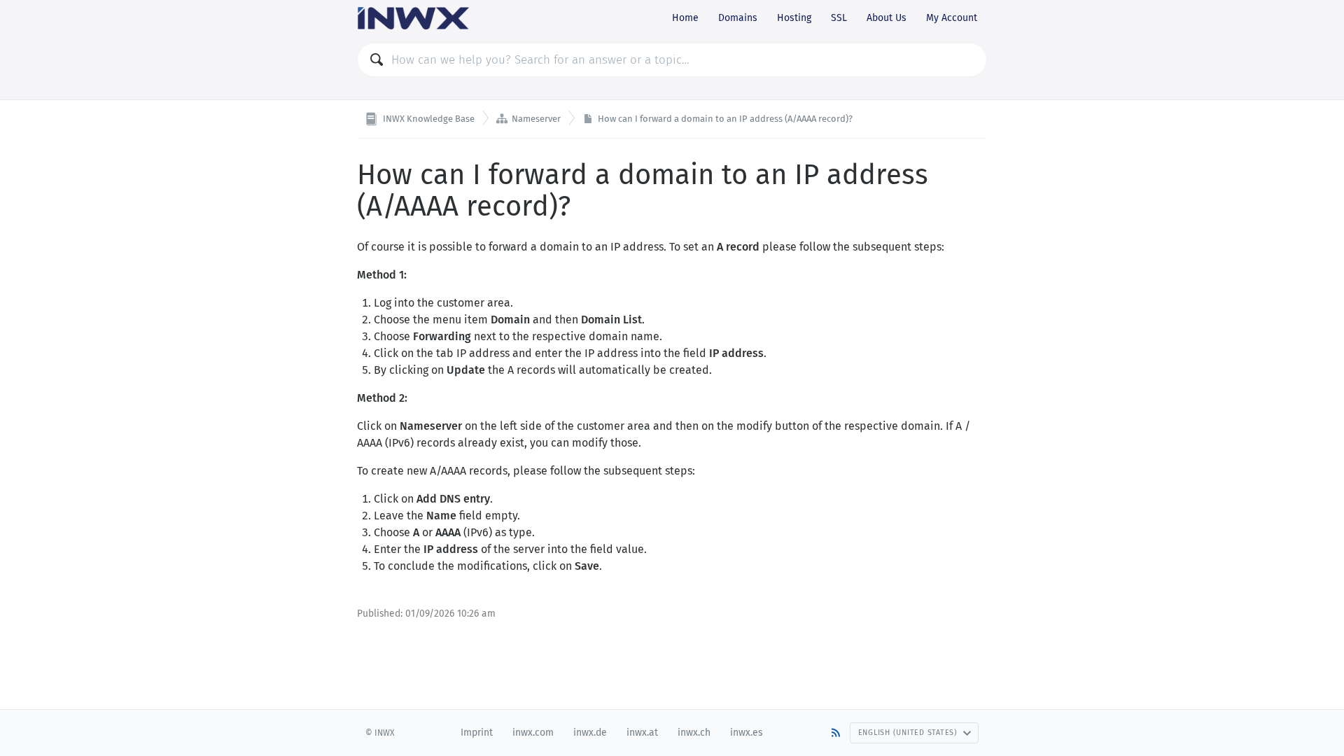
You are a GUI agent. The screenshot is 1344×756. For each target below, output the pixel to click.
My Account (951, 18)
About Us (886, 18)
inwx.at (642, 732)
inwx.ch (694, 732)
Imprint (477, 732)
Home (685, 18)
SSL (839, 18)
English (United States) (908, 732)
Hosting (794, 18)
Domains (737, 18)
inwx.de (590, 732)
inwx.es (746, 732)
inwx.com (533, 732)
